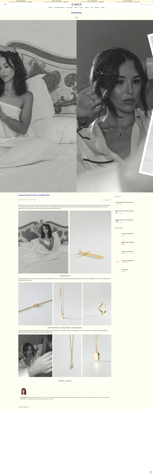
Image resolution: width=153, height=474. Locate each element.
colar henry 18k (68, 380)
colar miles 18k (61, 380)
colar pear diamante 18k (66, 327)
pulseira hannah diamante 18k (54, 327)
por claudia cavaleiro (32, 199)
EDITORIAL (76, 12)
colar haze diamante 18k (65, 275)
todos (76, 17)
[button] (144, 4)
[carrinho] (149, 4)
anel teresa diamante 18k (77, 327)
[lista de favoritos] (146, 4)
